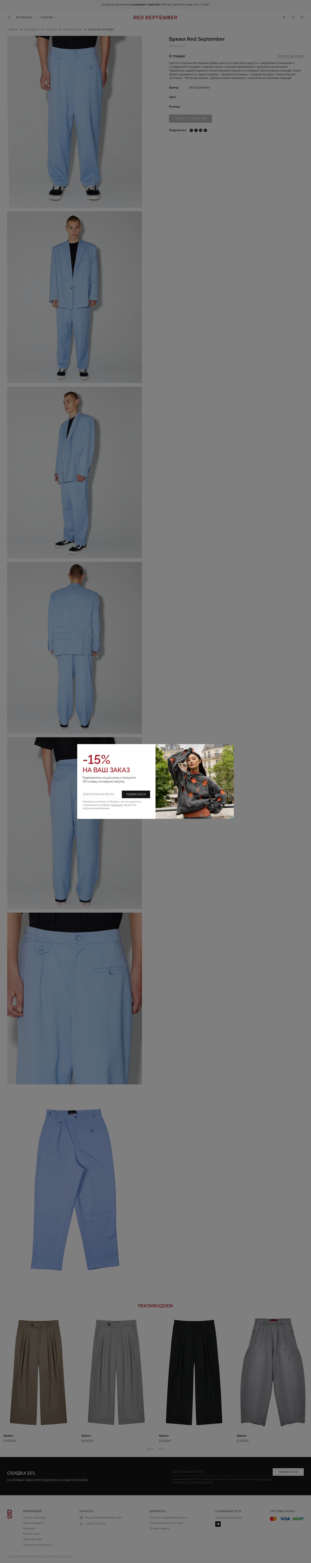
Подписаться (136, 794)
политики (116, 805)
